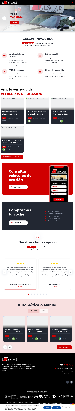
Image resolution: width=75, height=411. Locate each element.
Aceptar (47, 407)
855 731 (66, 364)
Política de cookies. (30, 409)
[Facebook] (67, 382)
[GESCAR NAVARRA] (9, 2)
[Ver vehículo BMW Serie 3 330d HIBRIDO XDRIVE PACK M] (61, 329)
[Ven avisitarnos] (37, 18)
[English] (71, 404)
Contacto (14, 22)
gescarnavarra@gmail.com (65, 368)
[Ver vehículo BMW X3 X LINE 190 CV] (62, 111)
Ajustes (65, 407)
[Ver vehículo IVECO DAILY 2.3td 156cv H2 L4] (12, 139)
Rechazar (56, 407)
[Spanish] (73, 404)
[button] (28, 294)
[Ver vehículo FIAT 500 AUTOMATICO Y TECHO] (37, 111)
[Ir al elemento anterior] (5, 347)
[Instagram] (71, 382)
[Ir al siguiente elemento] (10, 347)
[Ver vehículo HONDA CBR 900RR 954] (12, 111)
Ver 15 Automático (64, 347)
